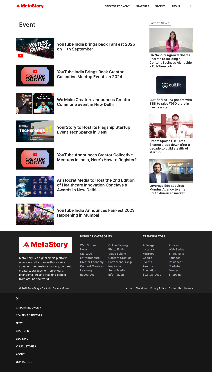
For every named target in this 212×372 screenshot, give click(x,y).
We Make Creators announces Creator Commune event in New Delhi (93, 102)
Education (149, 270)
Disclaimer (141, 288)
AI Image (149, 245)
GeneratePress (61, 288)
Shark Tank (176, 253)
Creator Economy (117, 6)
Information (116, 274)
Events (147, 262)
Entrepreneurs (90, 257)
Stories (160, 6)
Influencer (176, 262)
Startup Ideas (152, 274)
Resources (87, 274)
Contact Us (175, 288)
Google (147, 257)
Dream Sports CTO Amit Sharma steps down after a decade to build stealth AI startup (169, 146)
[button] (191, 6)
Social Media (116, 270)
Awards (148, 266)
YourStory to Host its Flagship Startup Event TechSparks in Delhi (93, 129)
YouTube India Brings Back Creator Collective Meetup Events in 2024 (90, 74)
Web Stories (88, 245)
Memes (174, 270)
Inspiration (115, 266)
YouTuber (175, 266)
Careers (188, 288)
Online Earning (118, 245)
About (176, 6)
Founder (174, 257)
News (84, 249)
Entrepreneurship (120, 262)
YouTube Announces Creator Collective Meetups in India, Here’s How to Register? (97, 157)
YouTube (148, 253)
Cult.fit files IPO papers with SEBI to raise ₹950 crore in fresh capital (170, 103)
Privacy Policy (158, 288)
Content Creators (92, 266)
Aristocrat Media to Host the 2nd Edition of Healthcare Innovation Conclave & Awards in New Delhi (96, 185)
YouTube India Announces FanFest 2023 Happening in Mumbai (96, 213)
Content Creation (120, 257)
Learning (86, 270)
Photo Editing (117, 249)
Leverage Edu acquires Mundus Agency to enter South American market (168, 189)
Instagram (149, 249)
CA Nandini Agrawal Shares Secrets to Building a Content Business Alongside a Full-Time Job (170, 60)
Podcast (174, 245)
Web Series (176, 249)
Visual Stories (26, 346)
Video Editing (117, 253)
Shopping (175, 274)
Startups (142, 6)
